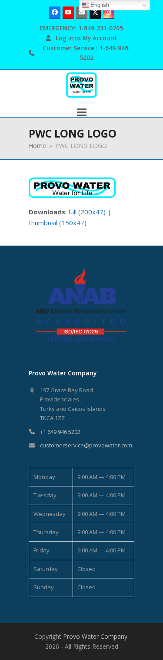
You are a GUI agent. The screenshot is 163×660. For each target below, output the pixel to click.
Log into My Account (86, 38)
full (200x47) (87, 211)
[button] (81, 112)
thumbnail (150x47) (57, 222)
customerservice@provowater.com (86, 445)
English (99, 5)
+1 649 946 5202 (60, 432)
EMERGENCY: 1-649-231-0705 (81, 28)
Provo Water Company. (96, 636)
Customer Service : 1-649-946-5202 (86, 53)
